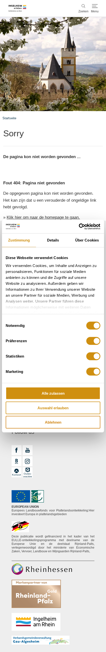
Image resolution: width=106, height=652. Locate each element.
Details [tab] (53, 240)
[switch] (93, 341)
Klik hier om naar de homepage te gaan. (43, 217)
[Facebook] (16, 450)
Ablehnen (53, 422)
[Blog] (16, 461)
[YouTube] (28, 450)
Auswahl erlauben (53, 408)
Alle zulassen (53, 393)
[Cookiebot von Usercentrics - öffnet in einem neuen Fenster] (78, 226)
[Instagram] (28, 461)
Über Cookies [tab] (87, 240)
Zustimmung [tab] (19, 240)
